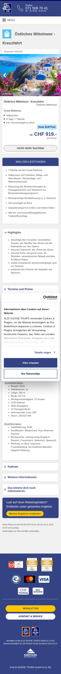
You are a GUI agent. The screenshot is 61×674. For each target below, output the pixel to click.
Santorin (30, 93)
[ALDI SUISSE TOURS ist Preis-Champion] (46, 564)
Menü (11, 20)
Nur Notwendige (30, 373)
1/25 (56, 93)
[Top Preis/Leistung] (16, 564)
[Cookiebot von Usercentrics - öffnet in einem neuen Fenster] (43, 298)
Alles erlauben (30, 362)
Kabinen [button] (13, 466)
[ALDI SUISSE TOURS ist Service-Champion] (32, 564)
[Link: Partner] (26, 631)
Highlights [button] (14, 232)
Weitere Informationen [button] (22, 477)
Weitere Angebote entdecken (25, 513)
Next (56, 75)
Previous (4, 75)
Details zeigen (43, 352)
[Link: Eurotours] (30, 652)
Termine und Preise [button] (20, 289)
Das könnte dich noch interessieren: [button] (22, 489)
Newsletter (30, 608)
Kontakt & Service (30, 616)
